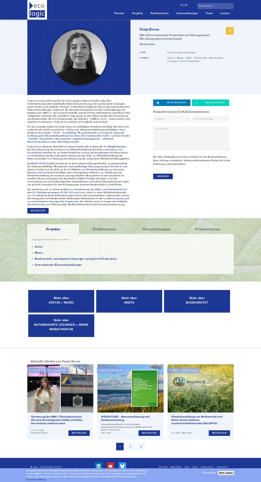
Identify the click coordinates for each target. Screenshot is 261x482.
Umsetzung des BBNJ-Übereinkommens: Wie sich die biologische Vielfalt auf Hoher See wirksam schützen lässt (57, 420)
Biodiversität (200, 58)
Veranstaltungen (187, 13)
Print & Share (230, 31)
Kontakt (163, 467)
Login (195, 467)
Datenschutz (178, 164)
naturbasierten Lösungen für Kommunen (55, 201)
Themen (119, 13)
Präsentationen (208, 229)
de (186, 5)
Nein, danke (226, 473)
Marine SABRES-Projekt (81, 179)
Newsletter (175, 467)
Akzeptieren (209, 473)
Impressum (222, 467)
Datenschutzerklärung (36, 480)
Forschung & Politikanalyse (181, 53)
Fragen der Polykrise (115, 201)
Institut (225, 13)
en (181, 5)
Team (209, 13)
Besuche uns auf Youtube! (110, 466)
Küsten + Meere (175, 58)
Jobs (187, 467)
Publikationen (159, 13)
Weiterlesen (79, 433)
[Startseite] (37, 10)
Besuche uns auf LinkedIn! (98, 466)
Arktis (189, 58)
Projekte (137, 13)
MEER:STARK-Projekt (43, 163)
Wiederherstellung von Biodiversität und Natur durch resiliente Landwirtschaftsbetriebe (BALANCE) (197, 420)
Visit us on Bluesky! (122, 466)
